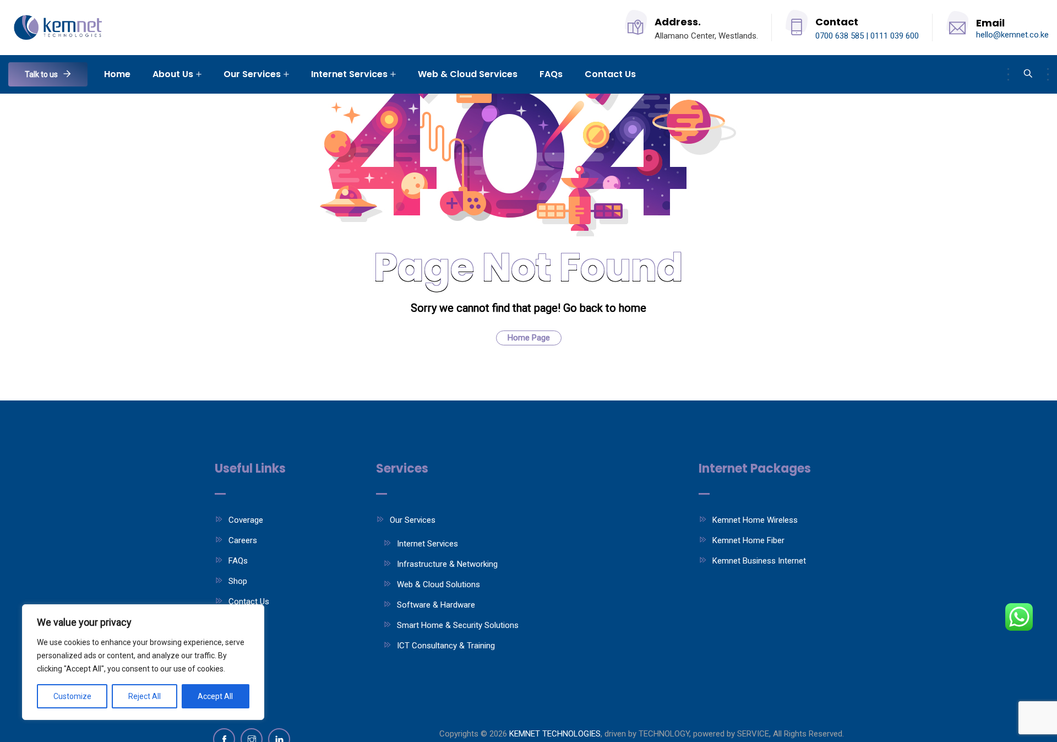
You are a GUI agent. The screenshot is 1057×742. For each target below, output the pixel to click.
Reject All (144, 696)
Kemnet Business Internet (759, 561)
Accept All (215, 696)
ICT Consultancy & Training (446, 646)
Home (117, 74)
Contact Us (610, 74)
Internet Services (349, 74)
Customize (72, 696)
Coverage (245, 520)
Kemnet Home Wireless (755, 520)
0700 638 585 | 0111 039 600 (867, 36)
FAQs (551, 74)
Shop (237, 581)
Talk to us (41, 74)
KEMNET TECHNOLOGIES (555, 734)
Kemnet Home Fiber (748, 540)
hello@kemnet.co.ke (1012, 35)
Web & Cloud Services (467, 74)
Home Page (529, 338)
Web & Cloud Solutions (438, 584)
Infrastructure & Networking (447, 564)
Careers (242, 540)
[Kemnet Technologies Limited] (59, 28)
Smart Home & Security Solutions (458, 625)
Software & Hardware (436, 605)
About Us (172, 74)
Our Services (252, 74)
